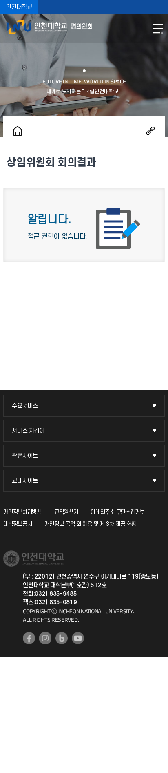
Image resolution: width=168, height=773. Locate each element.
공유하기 (150, 131)
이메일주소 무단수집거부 (117, 512)
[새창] (29, 638)
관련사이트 (25, 455)
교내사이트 (25, 480)
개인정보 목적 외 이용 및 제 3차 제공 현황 (90, 524)
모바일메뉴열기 (158, 28)
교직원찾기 (66, 512)
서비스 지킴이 (28, 430)
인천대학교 (19, 7)
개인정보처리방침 (22, 512)
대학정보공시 (17, 524)
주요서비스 (25, 405)
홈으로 (17, 131)
